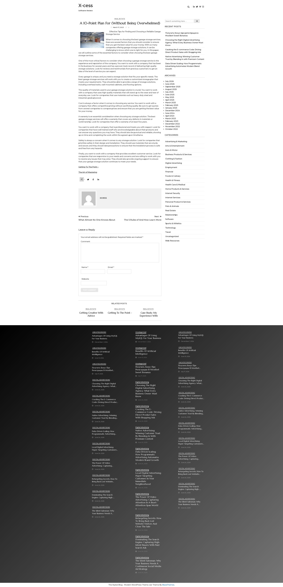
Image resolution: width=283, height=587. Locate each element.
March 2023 (170, 118)
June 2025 (169, 95)
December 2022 (172, 124)
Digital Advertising (173, 163)
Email (111, 267)
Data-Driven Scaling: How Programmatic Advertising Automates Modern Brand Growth (183, 66)
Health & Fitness (172, 180)
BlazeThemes (168, 585)
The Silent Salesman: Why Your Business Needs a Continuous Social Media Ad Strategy (104, 512)
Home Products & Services (177, 189)
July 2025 (169, 92)
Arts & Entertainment (174, 146)
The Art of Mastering (87, 172)
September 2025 (172, 87)
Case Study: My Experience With (149, 314)
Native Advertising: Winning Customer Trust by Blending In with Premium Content (104, 416)
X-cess (85, 5)
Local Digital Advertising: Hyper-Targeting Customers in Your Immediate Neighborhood (104, 448)
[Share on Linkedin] (98, 180)
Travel (168, 232)
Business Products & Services (178, 154)
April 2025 (169, 100)
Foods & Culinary (172, 176)
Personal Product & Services (178, 202)
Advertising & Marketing (176, 141)
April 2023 (169, 116)
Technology (170, 228)
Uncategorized (172, 236)
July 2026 (169, 81)
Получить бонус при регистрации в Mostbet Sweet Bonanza (102, 369)
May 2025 (169, 97)
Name (84, 267)
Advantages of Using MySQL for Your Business (104, 337)
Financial (169, 172)
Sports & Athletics (173, 223)
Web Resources (172, 241)
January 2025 (171, 108)
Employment (171, 167)
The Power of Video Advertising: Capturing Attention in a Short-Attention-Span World (102, 464)
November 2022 (172, 126)
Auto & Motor (171, 150)
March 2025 (170, 103)
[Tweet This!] (88, 180)
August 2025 (171, 89)
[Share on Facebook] (93, 180)
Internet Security (172, 193)
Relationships (171, 215)
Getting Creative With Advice (91, 314)
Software (169, 219)
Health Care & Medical (175, 185)
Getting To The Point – (88, 167)
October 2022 (171, 129)
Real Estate (170, 210)
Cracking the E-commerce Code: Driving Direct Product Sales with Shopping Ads (105, 400)
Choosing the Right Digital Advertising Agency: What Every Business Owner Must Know (184, 42)
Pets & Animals (172, 206)
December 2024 (172, 111)
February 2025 (171, 105)
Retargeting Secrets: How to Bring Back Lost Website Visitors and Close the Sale (104, 480)
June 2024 (170, 113)
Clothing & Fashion (173, 159)
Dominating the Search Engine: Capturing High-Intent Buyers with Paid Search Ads (102, 496)
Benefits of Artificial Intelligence (101, 353)
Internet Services (172, 198)
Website (85, 279)
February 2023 (171, 121)
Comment (85, 241)
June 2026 (169, 84)
